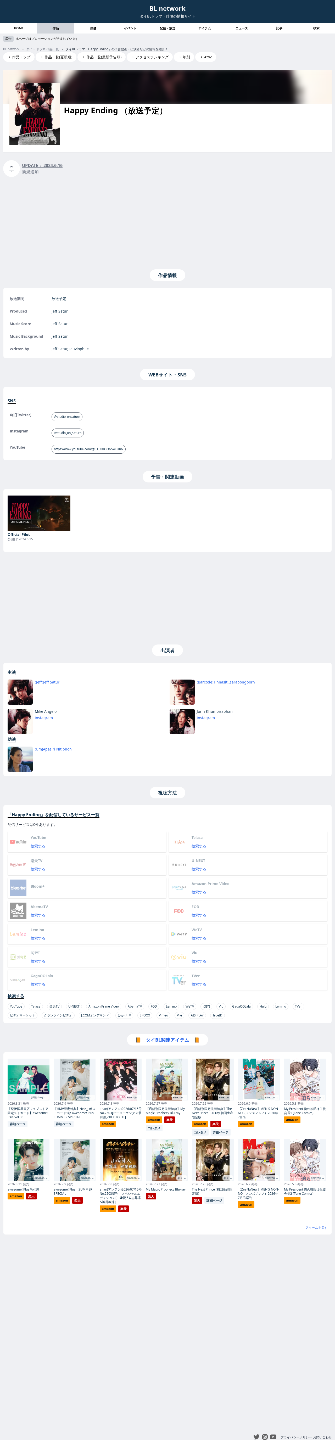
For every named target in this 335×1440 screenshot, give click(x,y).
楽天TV (54, 1006)
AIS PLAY (197, 1015)
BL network (167, 8)
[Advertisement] (167, 222)
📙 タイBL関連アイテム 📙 (167, 1040)
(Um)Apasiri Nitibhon (53, 749)
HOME (19, 28)
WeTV (190, 1006)
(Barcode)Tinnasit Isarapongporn (226, 682)
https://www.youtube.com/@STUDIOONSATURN (88, 449)
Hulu (263, 1006)
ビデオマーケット (22, 1015)
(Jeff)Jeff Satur (47, 682)
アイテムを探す (316, 1227)
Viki (179, 1015)
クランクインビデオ (58, 1015)
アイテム (204, 28)
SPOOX (145, 1015)
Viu (221, 1006)
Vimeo (163, 1015)
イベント (130, 28)
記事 (279, 28)
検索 (316, 28)
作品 (56, 28)
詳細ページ (17, 1124)
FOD (154, 1006)
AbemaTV (135, 1006)
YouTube (16, 1006)
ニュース (242, 28)
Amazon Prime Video (103, 1006)
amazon (16, 1196)
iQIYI (206, 1006)
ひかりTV (124, 1015)
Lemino (171, 1006)
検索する (38, 845)
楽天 (31, 1196)
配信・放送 (167, 28)
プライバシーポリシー (296, 1437)
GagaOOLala (241, 1006)
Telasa (36, 1006)
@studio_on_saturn (67, 433)
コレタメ (154, 1128)
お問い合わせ (322, 1437)
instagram (44, 717)
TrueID (217, 1015)
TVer (298, 1006)
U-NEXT (74, 1006)
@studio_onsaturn (67, 416)
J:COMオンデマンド (95, 1015)
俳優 (93, 28)
